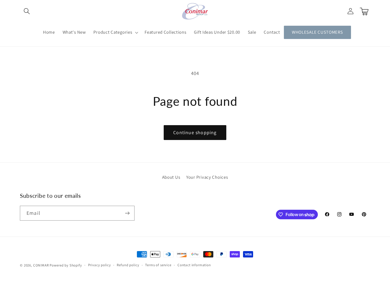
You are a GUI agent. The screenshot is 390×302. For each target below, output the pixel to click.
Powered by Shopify (66, 265)
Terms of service (158, 265)
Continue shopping (194, 132)
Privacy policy (99, 265)
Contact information (194, 265)
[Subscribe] (127, 213)
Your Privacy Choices (207, 177)
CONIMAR (41, 265)
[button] (27, 11)
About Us (171, 177)
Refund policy (128, 265)
